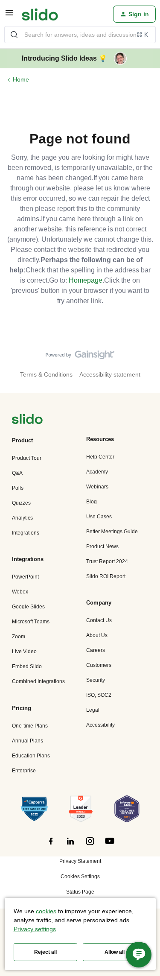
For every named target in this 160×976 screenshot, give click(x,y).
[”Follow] (51, 845)
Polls (17, 488)
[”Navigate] (27, 420)
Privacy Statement (80, 861)
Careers (95, 650)
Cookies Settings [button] (80, 877)
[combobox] (80, 34)
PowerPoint (25, 577)
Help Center (100, 457)
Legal (92, 710)
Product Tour (26, 458)
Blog (91, 502)
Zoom (18, 637)
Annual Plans (27, 741)
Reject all (45, 952)
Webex (20, 592)
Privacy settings (35, 929)
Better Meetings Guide (112, 532)
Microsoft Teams (30, 622)
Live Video (24, 652)
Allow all (115, 952)
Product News (102, 546)
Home (21, 79)
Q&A (17, 473)
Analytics (22, 518)
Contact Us (99, 620)
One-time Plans (30, 726)
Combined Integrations (38, 681)
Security (95, 680)
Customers (98, 665)
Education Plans (31, 756)
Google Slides (28, 607)
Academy (97, 472)
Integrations (25, 533)
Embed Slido (27, 666)
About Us (97, 635)
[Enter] (14, 34)
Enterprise (24, 771)
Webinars (97, 487)
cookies (46, 911)
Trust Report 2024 (107, 561)
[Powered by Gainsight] (80, 357)
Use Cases (99, 517)
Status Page (80, 892)
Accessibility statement (109, 374)
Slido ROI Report (105, 576)
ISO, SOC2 (98, 695)
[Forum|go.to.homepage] (39, 14)
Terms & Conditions (46, 374)
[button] (9, 15)
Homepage (85, 280)
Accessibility (100, 725)
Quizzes (21, 503)
